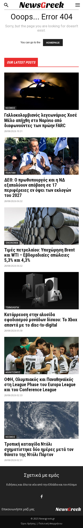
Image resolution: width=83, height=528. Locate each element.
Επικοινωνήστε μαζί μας (17, 509)
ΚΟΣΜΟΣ (10, 107)
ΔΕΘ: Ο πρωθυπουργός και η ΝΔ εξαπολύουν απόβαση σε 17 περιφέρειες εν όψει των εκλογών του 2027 (37, 187)
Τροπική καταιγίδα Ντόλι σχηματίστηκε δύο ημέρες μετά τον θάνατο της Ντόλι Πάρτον (38, 449)
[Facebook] (41, 497)
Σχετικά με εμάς (41, 475)
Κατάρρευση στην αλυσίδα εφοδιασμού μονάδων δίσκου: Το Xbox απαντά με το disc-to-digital (40, 319)
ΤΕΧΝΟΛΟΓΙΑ (12, 307)
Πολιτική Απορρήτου (50, 523)
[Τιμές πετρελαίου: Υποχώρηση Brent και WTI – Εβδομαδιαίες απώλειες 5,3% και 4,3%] (41, 226)
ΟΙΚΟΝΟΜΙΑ (12, 242)
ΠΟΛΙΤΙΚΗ (11, 172)
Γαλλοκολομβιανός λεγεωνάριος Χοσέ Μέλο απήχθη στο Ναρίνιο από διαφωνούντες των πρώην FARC (40, 120)
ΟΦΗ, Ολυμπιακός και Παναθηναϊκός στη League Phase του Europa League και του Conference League (40, 384)
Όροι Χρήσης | (29, 523)
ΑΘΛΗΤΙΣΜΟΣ (13, 372)
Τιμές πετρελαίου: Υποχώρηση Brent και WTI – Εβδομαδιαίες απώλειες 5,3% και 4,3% (39, 255)
